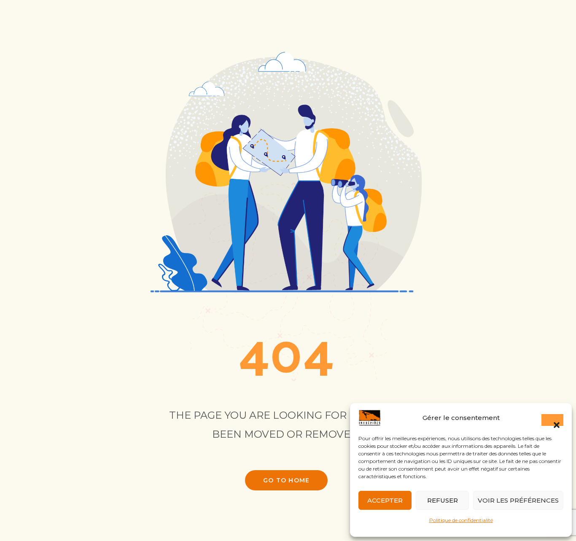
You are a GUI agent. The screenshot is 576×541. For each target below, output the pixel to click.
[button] (552, 420)
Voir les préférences (518, 500)
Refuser (442, 500)
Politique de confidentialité (461, 520)
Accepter (385, 500)
